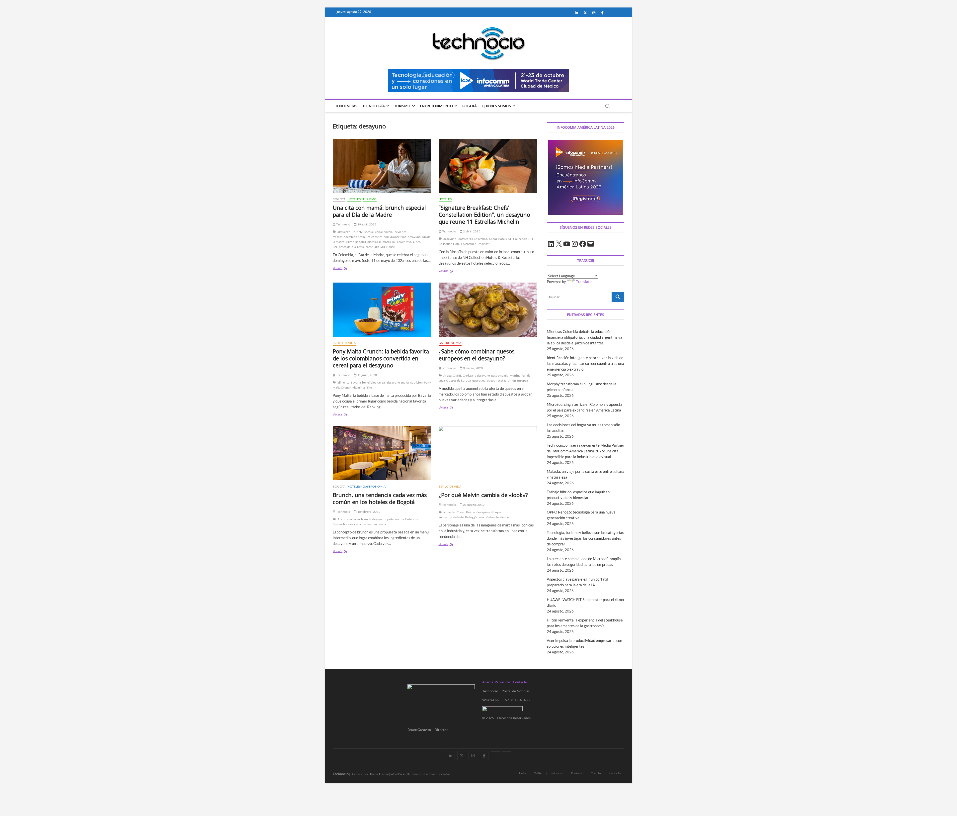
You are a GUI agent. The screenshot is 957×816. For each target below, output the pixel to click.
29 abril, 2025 (366, 224)
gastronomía (499, 375)
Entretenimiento (436, 106)
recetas (501, 380)
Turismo (402, 106)
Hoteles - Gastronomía (366, 486)
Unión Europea (517, 380)
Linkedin (520, 773)
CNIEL (457, 375)
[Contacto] (506, 751)
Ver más (342, 268)
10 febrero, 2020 (368, 511)
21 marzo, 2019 (473, 505)
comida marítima (395, 237)
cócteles (377, 237)
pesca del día (347, 247)
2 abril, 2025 (471, 231)
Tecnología (373, 106)
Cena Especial (384, 232)
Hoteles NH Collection (473, 239)
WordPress (398, 774)
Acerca (487, 682)
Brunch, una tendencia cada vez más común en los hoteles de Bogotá (380, 498)
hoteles (348, 524)
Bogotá (469, 106)
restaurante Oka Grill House (376, 247)
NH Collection (517, 239)
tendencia (379, 524)
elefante (458, 517)
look (481, 517)
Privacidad (503, 682)
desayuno (414, 237)
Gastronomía (450, 343)
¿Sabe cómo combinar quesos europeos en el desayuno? (476, 354)
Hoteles (353, 199)
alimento (343, 382)
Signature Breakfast (476, 244)
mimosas (385, 242)
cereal (381, 382)
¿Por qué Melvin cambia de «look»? (483, 495)
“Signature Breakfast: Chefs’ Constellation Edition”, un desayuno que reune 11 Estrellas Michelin (484, 214)
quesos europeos (483, 380)
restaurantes (362, 524)
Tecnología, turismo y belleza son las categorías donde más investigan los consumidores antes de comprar (585, 538)
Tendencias (346, 106)
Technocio (342, 224)
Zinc (370, 387)
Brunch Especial (363, 232)
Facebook (577, 773)
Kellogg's (471, 517)
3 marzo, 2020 (473, 368)
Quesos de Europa (458, 380)
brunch (366, 519)
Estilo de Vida (344, 343)
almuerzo (343, 232)
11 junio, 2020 (367, 375)
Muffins (515, 375)
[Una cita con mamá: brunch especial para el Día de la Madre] (382, 166)
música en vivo (402, 242)
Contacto (520, 682)
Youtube (596, 773)
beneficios (369, 382)
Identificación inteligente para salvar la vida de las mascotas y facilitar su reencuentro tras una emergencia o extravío (585, 363)
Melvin (490, 517)
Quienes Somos (496, 106)
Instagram (557, 773)
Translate (584, 281)
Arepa (447, 375)
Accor (341, 519)
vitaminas (358, 387)
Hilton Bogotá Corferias (362, 242)
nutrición (416, 382)
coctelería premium (357, 237)
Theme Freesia (379, 774)
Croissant (469, 375)
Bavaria (356, 382)
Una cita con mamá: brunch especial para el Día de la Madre (379, 211)
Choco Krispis (466, 512)
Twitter (538, 773)
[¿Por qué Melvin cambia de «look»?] (488, 453)
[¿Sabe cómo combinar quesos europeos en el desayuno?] (488, 310)
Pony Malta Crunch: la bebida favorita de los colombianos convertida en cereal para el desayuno (381, 358)
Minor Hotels (498, 239)
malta (405, 382)
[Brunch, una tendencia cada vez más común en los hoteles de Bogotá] (382, 453)
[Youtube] (495, 751)
